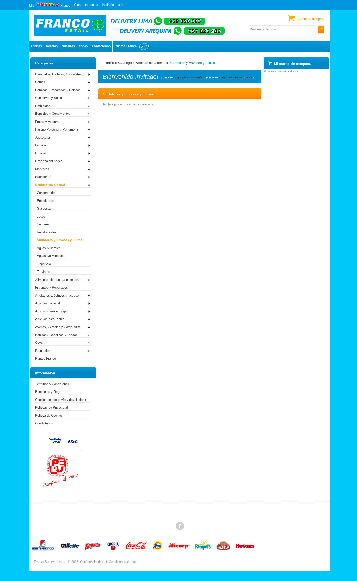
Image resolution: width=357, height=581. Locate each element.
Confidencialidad (91, 561)
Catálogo (125, 63)
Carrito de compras (311, 19)
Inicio (110, 63)
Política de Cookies (49, 415)
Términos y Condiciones (52, 384)
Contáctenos (101, 46)
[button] (321, 29)
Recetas (52, 46)
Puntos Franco (126, 46)
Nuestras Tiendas (75, 46)
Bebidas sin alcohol (150, 63)
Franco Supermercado (49, 561)
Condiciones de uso (122, 561)
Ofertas (36, 46)
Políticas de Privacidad (51, 407)
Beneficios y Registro (50, 392)
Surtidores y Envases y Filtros (192, 63)
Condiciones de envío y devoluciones (61, 400)
